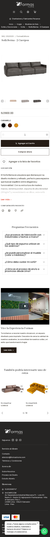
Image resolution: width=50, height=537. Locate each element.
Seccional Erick (31, 403)
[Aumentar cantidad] (47, 134)
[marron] (10, 125)
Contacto (6, 454)
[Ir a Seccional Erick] (37, 389)
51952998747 (11, 489)
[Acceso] (28, 12)
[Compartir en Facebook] (3, 210)
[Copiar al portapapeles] (22, 210)
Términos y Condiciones (12, 461)
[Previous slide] (3, 101)
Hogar (19, 24)
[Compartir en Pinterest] (15, 210)
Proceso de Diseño (10, 475)
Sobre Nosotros (8, 471)
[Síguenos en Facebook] (16, 440)
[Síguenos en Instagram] (13, 440)
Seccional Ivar (6, 403)
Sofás (23, 27)
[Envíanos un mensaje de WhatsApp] (44, 531)
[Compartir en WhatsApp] (9, 210)
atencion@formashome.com (13, 457)
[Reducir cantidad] (3, 134)
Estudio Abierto (8, 479)
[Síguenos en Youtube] (20, 440)
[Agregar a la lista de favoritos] (22, 386)
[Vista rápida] (22, 392)
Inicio (11, 24)
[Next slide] (47, 101)
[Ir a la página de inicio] (25, 4)
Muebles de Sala (31, 24)
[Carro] (35, 12)
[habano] (16, 125)
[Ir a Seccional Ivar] (12, 389)
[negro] (3, 125)
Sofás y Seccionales (9, 27)
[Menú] (14, 12)
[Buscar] (21, 12)
